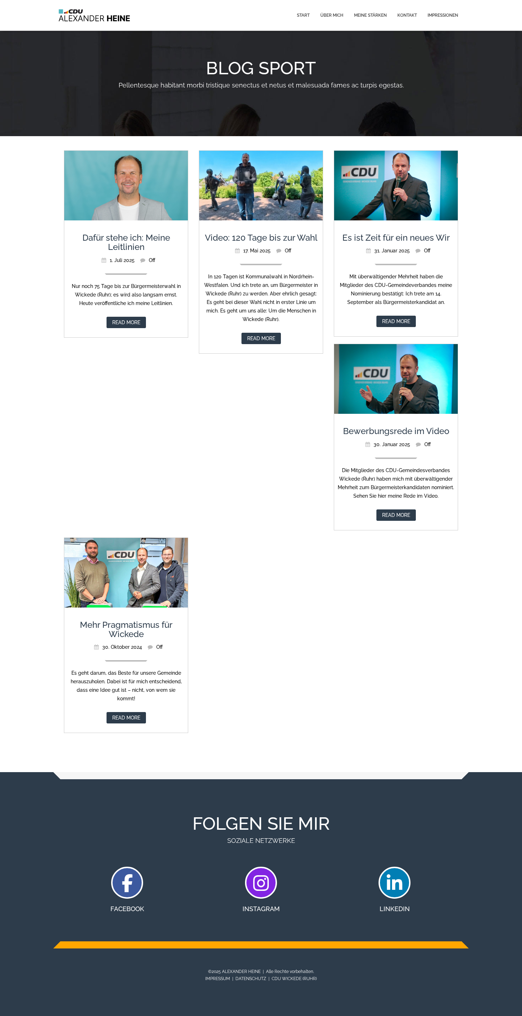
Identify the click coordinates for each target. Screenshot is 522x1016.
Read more (126, 322)
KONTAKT (407, 15)
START (303, 15)
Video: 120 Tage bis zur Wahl (261, 237)
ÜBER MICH (331, 15)
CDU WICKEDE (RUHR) (294, 978)
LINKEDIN (395, 909)
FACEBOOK (127, 909)
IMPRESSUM (217, 978)
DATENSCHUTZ (250, 978)
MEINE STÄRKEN (370, 15)
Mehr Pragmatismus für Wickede (126, 629)
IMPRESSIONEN (443, 15)
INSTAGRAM (260, 909)
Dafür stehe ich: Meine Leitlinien (126, 242)
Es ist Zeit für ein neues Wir (396, 237)
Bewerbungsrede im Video (396, 431)
